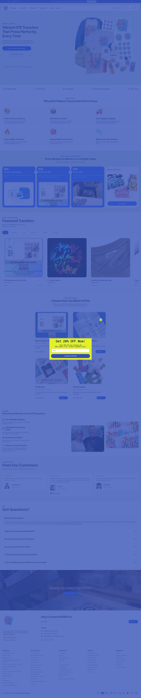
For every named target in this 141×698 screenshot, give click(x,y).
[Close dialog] (101, 319)
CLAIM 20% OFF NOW (70, 356)
